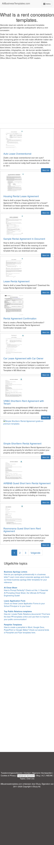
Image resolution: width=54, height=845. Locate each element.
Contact (27, 773)
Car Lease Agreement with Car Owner (23, 358)
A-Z (43, 775)
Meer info (45, 170)
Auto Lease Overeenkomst (17, 153)
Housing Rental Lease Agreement (21, 196)
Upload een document (26, 776)
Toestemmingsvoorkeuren (12, 773)
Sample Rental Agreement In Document (24, 238)
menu (48, 4)
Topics (22, 778)
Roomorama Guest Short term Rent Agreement (22, 530)
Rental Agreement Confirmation (19, 318)
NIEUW (49, 775)
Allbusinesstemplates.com (11, 783)
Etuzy (38, 783)
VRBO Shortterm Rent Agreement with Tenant (23, 402)
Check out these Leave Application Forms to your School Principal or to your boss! (24, 603)
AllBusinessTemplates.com (16, 3)
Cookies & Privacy (8, 775)
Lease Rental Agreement (16, 281)
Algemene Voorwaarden (42, 773)
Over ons (30, 778)
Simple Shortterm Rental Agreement (22, 443)
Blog (38, 775)
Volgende (35, 552)
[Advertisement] (27, 93)
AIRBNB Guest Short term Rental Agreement (27, 483)
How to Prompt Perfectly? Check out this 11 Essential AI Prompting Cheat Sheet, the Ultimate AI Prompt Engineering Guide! (26, 591)
